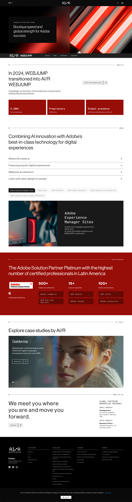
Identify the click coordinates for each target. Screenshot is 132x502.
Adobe (55, 55)
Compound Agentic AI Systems (60, 461)
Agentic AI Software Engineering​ (85, 457)
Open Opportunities (107, 459)
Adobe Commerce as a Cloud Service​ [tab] (103, 190)
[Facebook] (13, 467)
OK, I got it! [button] (66, 497)
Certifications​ (63, 55)
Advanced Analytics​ (57, 476)
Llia (29, 454)
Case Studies (80, 459)
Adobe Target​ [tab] (42, 190)
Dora (29, 457)
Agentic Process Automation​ (59, 464)
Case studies (74, 55)
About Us (47, 55)
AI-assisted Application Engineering (61, 451)
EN (9, 3)
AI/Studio (30, 462)
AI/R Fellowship (106, 454)
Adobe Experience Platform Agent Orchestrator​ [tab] (27, 195)
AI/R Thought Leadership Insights (110, 457)
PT (12, 3)
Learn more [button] (107, 492)
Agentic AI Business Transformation (86, 454)
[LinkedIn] (9, 467)
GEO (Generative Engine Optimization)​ (62, 473)
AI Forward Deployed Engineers (110, 451)
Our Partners (80, 462)
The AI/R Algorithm (82, 451)
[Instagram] (17, 467)
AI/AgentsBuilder (32, 459)
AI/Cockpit (30, 451)
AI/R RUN (54, 478)
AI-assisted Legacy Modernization (61, 454)
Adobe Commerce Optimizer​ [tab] (77, 190)
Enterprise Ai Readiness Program (60, 481)
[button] (13, 382)
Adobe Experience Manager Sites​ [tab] (21, 190)
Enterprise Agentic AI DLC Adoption (61, 466)
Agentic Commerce (57, 484)
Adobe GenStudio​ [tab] (57, 190)
